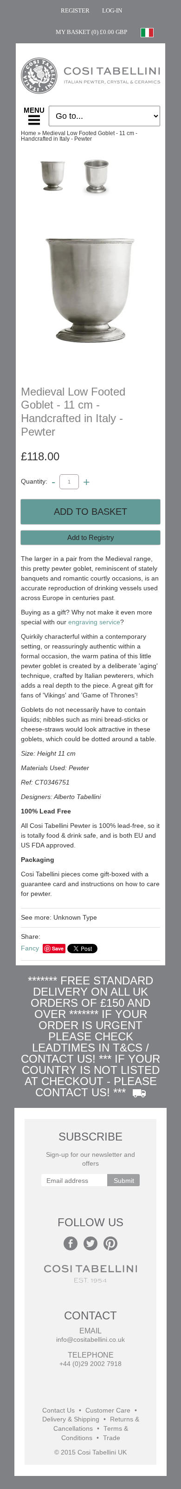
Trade (111, 1437)
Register (75, 10)
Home (28, 133)
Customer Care (107, 1410)
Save (58, 948)
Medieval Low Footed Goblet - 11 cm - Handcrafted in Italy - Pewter (79, 136)
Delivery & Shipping (70, 1419)
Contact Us (58, 1410)
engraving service (94, 622)
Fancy (30, 948)
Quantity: (34, 481)
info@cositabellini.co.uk (90, 1339)
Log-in (112, 10)
